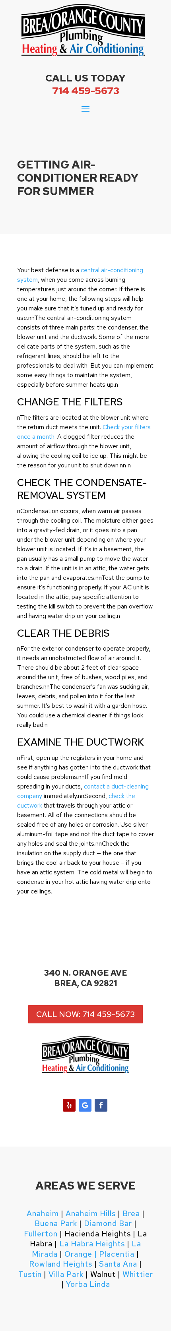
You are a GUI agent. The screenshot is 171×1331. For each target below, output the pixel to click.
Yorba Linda (88, 1284)
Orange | (80, 1254)
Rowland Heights (60, 1264)
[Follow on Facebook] (101, 1105)
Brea (131, 1214)
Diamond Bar (108, 1223)
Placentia (115, 1254)
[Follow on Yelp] (69, 1105)
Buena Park (56, 1223)
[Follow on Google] (85, 1105)
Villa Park (66, 1274)
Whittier (137, 1274)
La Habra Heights (92, 1244)
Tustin (30, 1274)
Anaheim (43, 1214)
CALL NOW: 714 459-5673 (85, 1014)
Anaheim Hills (91, 1214)
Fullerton (41, 1234)
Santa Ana (118, 1264)
